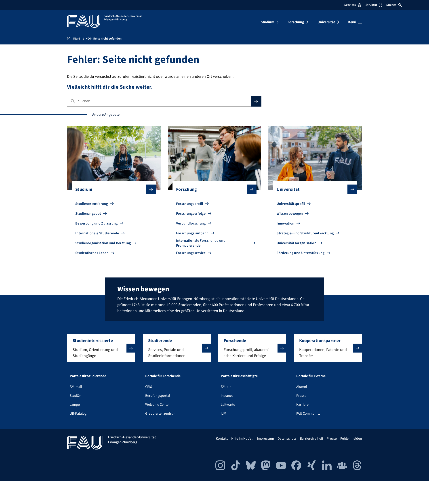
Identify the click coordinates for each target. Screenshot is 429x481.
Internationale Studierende (97, 233)
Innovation (285, 223)
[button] (101, 348)
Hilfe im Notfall (242, 438)
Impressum (265, 438)
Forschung (296, 22)
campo (75, 404)
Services (350, 5)
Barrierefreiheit (311, 438)
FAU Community (308, 413)
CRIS (148, 386)
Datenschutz (287, 438)
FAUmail (76, 386)
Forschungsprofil (189, 203)
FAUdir (226, 386)
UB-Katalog (78, 413)
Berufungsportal (157, 395)
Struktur (371, 5)
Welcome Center (157, 404)
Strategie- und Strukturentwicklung (305, 233)
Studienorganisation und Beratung (103, 243)
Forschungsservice (191, 252)
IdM (223, 413)
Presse (301, 395)
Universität (326, 22)
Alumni (301, 386)
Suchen (391, 5)
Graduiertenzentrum (160, 413)
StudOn (75, 395)
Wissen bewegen (290, 213)
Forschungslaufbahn (192, 233)
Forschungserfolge (191, 213)
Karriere (302, 404)
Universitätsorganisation (296, 243)
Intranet (227, 395)
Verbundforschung (191, 223)
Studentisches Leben (92, 252)
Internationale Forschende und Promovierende (200, 243)
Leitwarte (228, 404)
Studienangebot (88, 213)
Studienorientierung (91, 203)
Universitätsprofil (291, 203)
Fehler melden (351, 438)
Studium (267, 22)
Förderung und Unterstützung (300, 252)
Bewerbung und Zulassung (96, 223)
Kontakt (222, 438)
